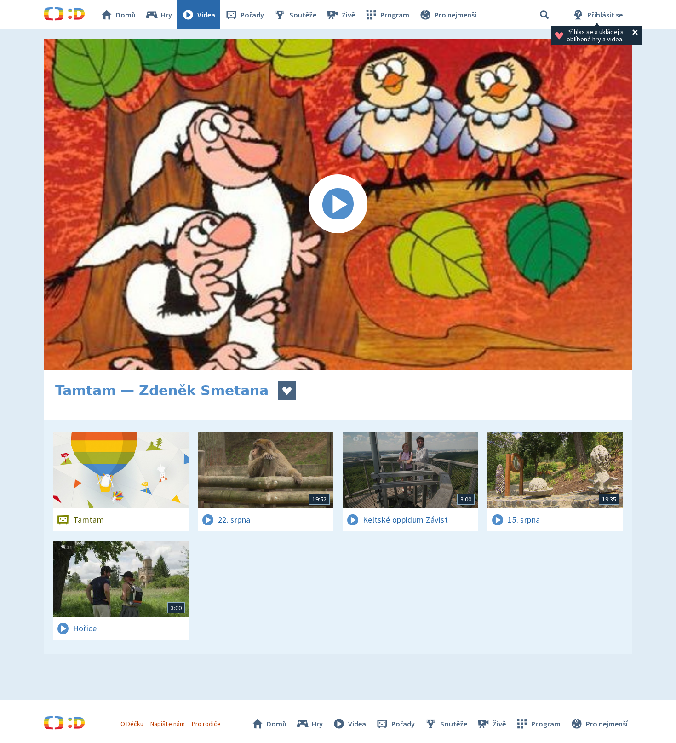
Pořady (252, 14)
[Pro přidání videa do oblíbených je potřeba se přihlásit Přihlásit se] (287, 390)
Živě (348, 14)
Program (394, 14)
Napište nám (167, 724)
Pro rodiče (206, 724)
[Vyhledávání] (544, 14)
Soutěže (302, 14)
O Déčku (131, 724)
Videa (206, 14)
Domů (126, 14)
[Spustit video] (338, 204)
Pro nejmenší (455, 14)
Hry (166, 14)
